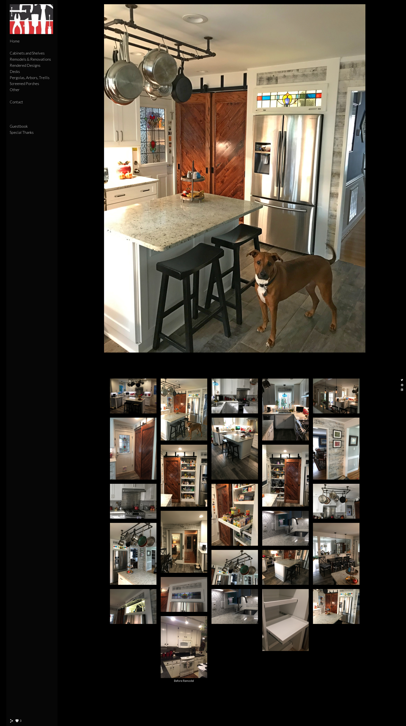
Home (15, 41)
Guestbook (19, 126)
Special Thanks (22, 132)
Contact (16, 102)
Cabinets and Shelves (27, 53)
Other (15, 89)
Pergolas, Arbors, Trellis (29, 77)
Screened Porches (24, 83)
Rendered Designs (25, 65)
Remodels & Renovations (30, 59)
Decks (15, 71)
